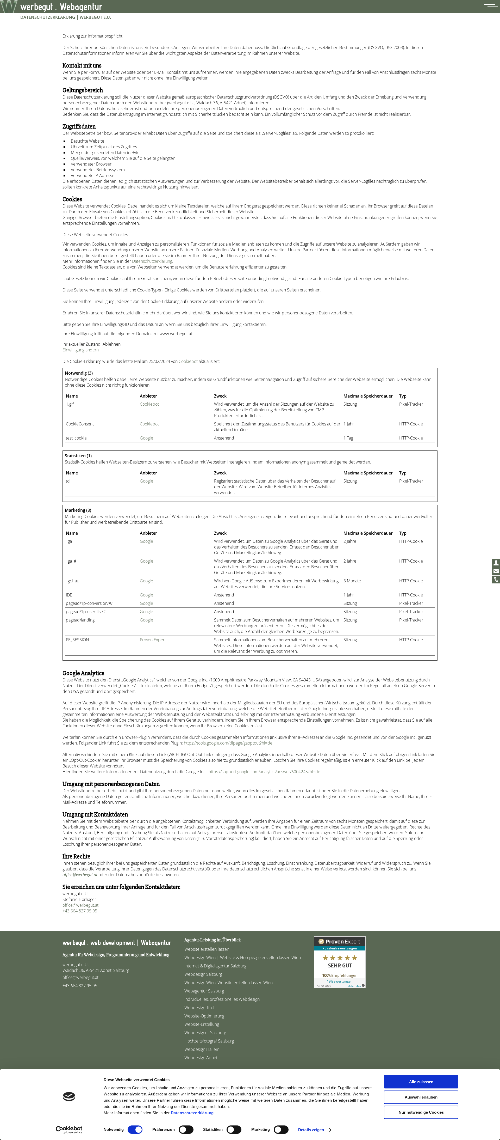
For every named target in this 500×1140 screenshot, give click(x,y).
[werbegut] (9, 6)
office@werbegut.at (80, 874)
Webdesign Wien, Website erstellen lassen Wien (228, 982)
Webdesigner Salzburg (205, 1032)
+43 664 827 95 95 (80, 911)
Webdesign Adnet (200, 1057)
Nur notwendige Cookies (421, 1112)
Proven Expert (153, 640)
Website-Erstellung (201, 1024)
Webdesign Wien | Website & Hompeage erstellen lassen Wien (242, 957)
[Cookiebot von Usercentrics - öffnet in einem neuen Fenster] (69, 1130)
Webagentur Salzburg (204, 991)
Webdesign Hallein (201, 1049)
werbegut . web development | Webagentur (117, 943)
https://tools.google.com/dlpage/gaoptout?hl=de (228, 743)
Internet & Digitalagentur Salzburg (215, 966)
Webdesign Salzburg (203, 974)
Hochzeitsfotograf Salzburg (209, 1041)
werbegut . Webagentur (61, 6)
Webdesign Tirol (199, 1007)
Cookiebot (188, 361)
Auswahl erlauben (421, 1097)
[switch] (186, 1129)
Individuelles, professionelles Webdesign (222, 999)
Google (146, 438)
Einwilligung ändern (81, 350)
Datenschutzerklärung (192, 1113)
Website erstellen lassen (206, 949)
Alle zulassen (421, 1082)
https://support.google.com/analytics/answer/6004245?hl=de (264, 772)
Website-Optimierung (204, 1016)
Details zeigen (311, 1129)
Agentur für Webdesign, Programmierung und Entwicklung (116, 955)
